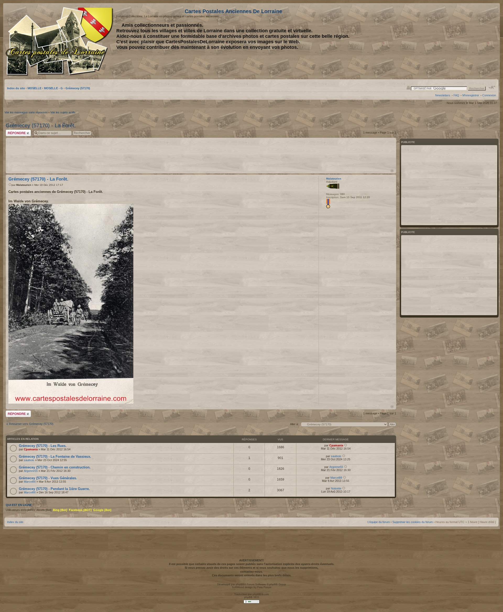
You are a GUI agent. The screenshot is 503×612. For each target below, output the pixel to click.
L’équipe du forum (379, 522)
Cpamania (31, 449)
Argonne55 (31, 470)
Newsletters (442, 95)
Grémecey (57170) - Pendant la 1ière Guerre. (54, 489)
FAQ (456, 95)
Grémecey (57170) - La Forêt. (41, 125)
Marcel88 (30, 481)
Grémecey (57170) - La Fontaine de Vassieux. (55, 456)
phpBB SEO (251, 597)
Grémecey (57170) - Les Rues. (43, 446)
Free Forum (264, 587)
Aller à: (294, 424)
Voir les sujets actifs (62, 112)
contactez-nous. (251, 571)
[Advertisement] (455, 41)
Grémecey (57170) (77, 88)
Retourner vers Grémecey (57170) (31, 423)
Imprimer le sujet (408, 87)
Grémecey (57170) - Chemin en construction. (55, 467)
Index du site (16, 88)
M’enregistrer (470, 95)
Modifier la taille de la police (492, 87)
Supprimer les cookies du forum (412, 522)
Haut (392, 170)
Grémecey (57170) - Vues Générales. (48, 478)
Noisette (336, 488)
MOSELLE (34, 88)
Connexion (489, 95)
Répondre (12, 131)
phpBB (240, 584)
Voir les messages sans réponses (26, 112)
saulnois (29, 460)
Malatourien (23, 184)
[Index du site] (60, 41)
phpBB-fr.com (261, 594)
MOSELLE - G (53, 88)
